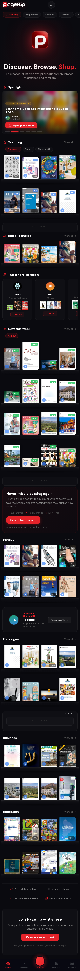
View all (68, 142)
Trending (13, 14)
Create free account (23, 520)
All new (12, 335)
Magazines (32, 14)
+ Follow (17, 314)
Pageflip (29, 620)
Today (28, 149)
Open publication (23, 125)
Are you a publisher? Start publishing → (26, 527)
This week (13, 149)
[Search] (51, 5)
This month (44, 149)
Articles (66, 14)
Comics (49, 14)
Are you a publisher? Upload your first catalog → (40, 945)
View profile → (59, 619)
